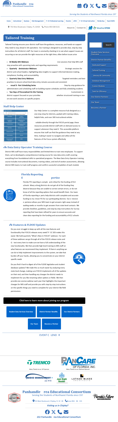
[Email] (104, 6)
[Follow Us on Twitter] (92, 6)
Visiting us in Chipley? (57, 405)
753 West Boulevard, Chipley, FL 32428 (25, 27)
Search (108, 45)
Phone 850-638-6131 (52, 27)
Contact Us (81, 28)
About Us (71, 28)
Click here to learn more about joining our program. (44, 300)
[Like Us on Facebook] (85, 6)
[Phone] (98, 6)
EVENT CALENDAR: (59, 335)
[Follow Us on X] (53, 413)
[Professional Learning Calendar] (79, 6)
